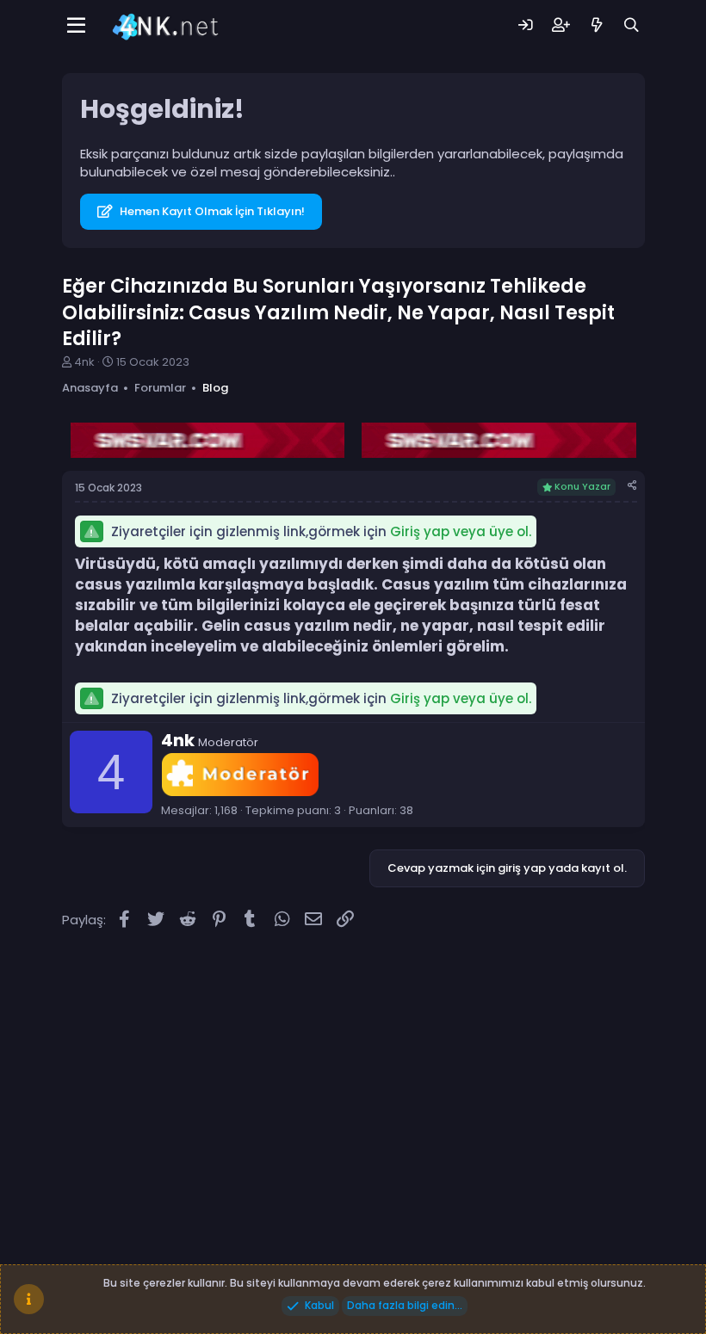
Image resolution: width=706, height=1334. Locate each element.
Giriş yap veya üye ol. (460, 531)
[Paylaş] (632, 486)
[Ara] (631, 25)
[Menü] (77, 26)
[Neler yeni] (596, 25)
